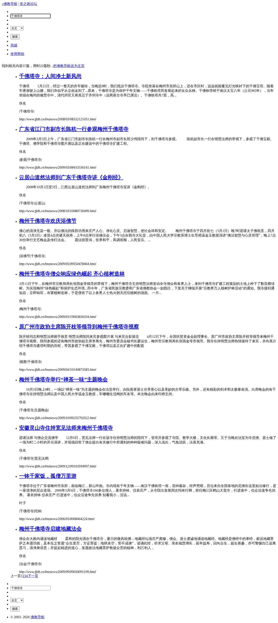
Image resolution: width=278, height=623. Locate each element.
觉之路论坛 (28, 4)
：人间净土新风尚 (50, 76)
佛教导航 (38, 617)
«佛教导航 (9, 4)
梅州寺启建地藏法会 (50, 529)
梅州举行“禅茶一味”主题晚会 (63, 379)
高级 (13, 45)
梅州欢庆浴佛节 (47, 221)
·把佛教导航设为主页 (68, 66)
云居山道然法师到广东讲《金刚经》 (71, 177)
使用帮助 (17, 54)
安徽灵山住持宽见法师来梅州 (66, 428)
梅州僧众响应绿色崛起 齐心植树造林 (72, 274)
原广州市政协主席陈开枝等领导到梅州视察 (79, 326)
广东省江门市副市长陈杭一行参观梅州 (74, 129)
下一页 (33, 576)
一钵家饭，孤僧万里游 (47, 476)
